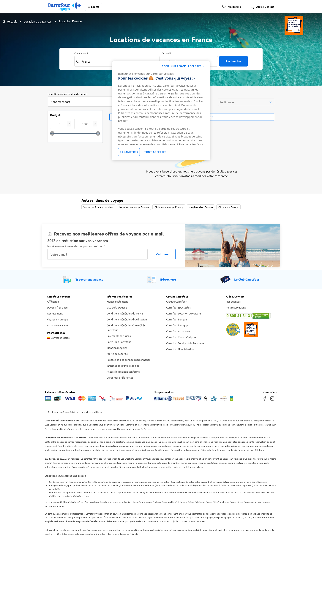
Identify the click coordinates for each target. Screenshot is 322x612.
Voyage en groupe (57, 319)
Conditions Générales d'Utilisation (127, 319)
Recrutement (55, 313)
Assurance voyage (57, 325)
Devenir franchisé (57, 307)
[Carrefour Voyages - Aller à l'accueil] (64, 6)
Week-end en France (201, 207)
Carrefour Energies (177, 325)
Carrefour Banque (176, 319)
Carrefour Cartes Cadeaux (181, 337)
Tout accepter (155, 152)
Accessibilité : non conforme (123, 371)
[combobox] (85, 102)
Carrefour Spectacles (178, 307)
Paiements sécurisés (119, 335)
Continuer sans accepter (182, 66)
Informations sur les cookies (123, 365)
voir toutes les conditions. (88, 411)
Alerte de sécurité (117, 353)
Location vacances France (134, 207)
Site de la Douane (117, 307)
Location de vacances (38, 21)
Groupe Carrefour (176, 301)
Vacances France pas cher (98, 207)
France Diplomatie (117, 301)
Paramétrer (129, 152)
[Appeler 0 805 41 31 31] (250, 316)
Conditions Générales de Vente (125, 313)
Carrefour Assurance (178, 331)
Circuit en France (228, 207)
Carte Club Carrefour (119, 341)
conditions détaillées (192, 467)
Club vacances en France (168, 207)
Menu (95, 6)
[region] (161, 110)
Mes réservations (236, 307)
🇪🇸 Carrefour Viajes (58, 337)
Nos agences (233, 301)
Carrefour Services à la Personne (185, 343)
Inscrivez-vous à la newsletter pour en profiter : (76, 246)
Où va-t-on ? (81, 53)
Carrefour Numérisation (180, 349)
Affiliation (53, 301)
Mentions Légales (117, 347)
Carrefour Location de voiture (183, 313)
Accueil (12, 21)
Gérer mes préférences (120, 377)
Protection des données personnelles (128, 359)
